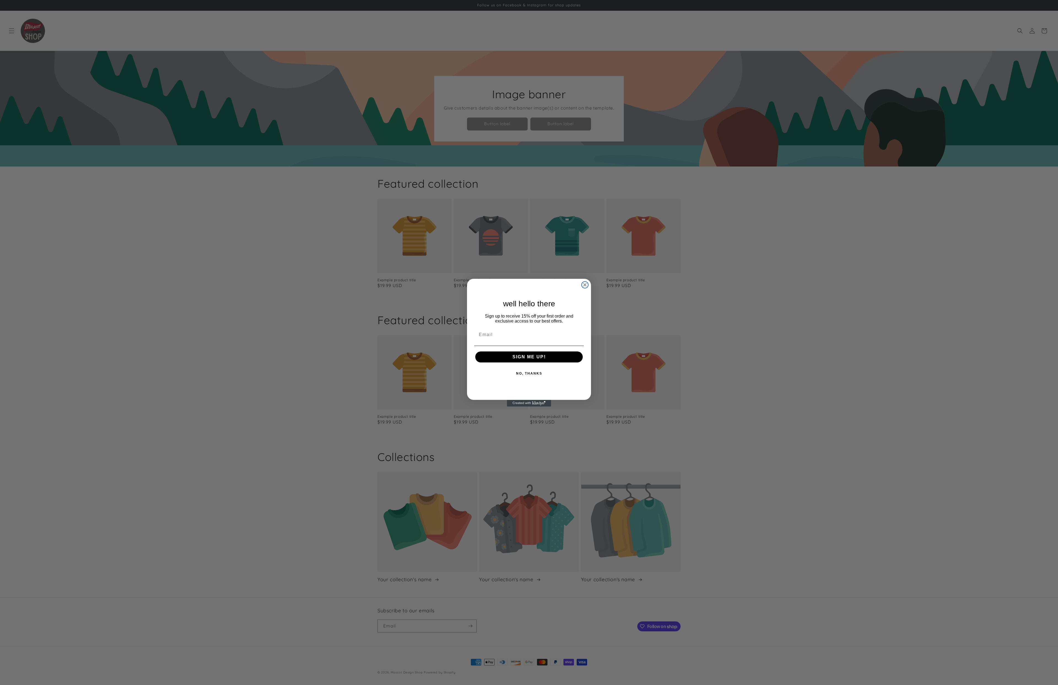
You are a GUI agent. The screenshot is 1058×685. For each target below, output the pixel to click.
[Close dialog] (585, 285)
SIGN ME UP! (529, 356)
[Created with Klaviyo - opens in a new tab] (529, 403)
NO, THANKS (529, 373)
